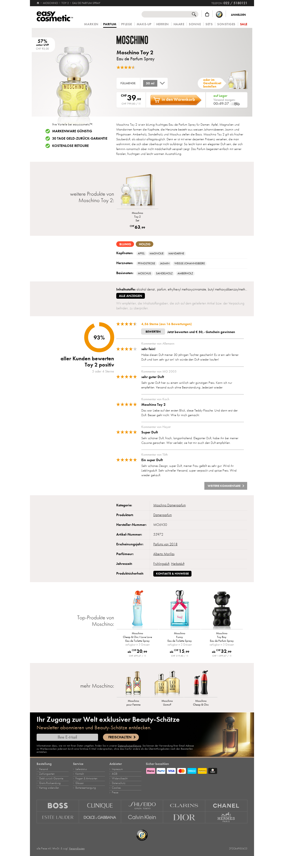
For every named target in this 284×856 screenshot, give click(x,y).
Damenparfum (162, 515)
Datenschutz (118, 783)
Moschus (144, 273)
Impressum (117, 769)
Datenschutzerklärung (129, 745)
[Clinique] (100, 805)
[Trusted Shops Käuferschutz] (219, 14)
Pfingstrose (146, 263)
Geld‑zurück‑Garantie (51, 778)
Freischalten (119, 737)
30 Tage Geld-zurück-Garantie (79, 138)
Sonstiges (226, 24)
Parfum (109, 24)
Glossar (79, 783)
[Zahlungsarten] (196, 770)
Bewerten (153, 331)
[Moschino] (143, 40)
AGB (114, 774)
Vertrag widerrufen (49, 788)
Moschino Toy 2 (134, 52)
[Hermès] (226, 817)
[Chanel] (226, 805)
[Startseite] (38, 3)
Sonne (195, 24)
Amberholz (185, 273)
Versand (43, 769)
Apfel (141, 253)
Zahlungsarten (47, 774)
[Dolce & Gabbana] (100, 817)
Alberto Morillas (163, 554)
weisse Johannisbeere (189, 263)
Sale (243, 24)
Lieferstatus (81, 769)
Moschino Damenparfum (169, 505)
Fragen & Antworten (86, 778)
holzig (144, 244)
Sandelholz (164, 273)
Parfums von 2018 (165, 544)
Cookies (116, 788)
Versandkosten (77, 848)
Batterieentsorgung (85, 788)
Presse (115, 792)
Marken (91, 24)
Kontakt (79, 774)
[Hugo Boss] (58, 805)
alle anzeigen (130, 296)
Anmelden (238, 15)
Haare (179, 24)
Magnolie (157, 253)
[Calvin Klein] (142, 817)
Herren (162, 24)
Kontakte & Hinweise (172, 573)
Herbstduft (177, 564)
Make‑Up (144, 24)
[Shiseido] (142, 805)
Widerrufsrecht (120, 778)
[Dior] (184, 817)
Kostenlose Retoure (70, 146)
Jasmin (165, 263)
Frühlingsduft (161, 564)
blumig (125, 244)
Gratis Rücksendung (50, 783)
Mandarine (176, 253)
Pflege (126, 24)
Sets (209, 24)
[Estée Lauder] (58, 817)
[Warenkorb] (207, 14)
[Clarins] (184, 805)
